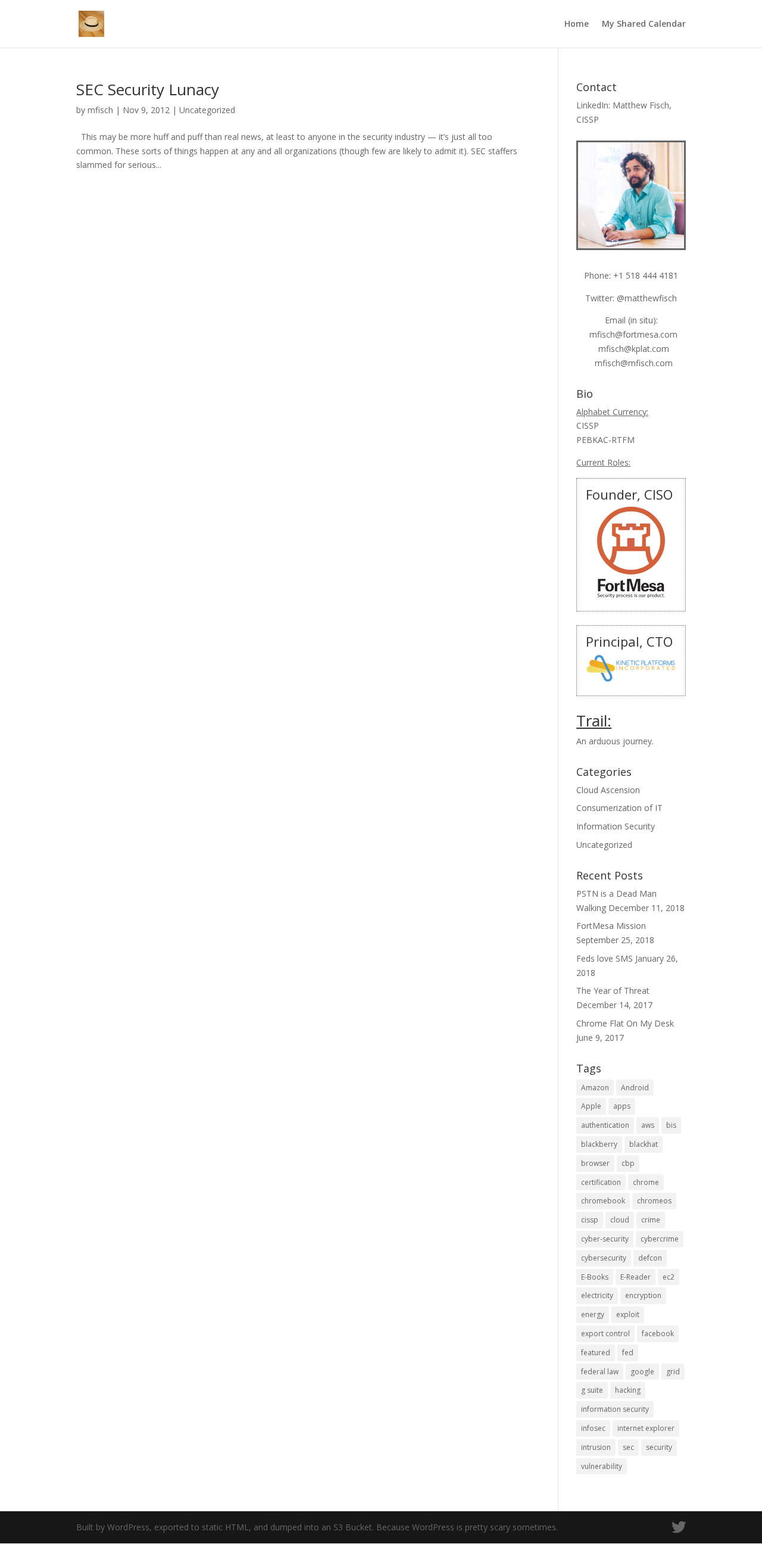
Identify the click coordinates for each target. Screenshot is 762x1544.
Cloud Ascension (608, 790)
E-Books (594, 1277)
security (659, 1447)
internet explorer (645, 1428)
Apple (591, 1106)
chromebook (603, 1201)
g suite (592, 1390)
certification (601, 1182)
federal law (600, 1372)
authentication (605, 1125)
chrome (646, 1182)
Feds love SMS (604, 958)
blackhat (643, 1144)
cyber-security (605, 1239)
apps (621, 1106)
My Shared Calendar (644, 24)
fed (627, 1353)
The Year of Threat (612, 990)
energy (592, 1314)
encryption (643, 1295)
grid (673, 1372)
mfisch (100, 110)
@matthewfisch (647, 298)
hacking (628, 1390)
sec (628, 1447)
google (642, 1372)
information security (615, 1409)
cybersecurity (603, 1258)
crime (650, 1220)
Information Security (615, 826)
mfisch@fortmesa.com (633, 334)
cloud (619, 1220)
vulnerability (601, 1466)
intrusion (596, 1447)
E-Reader (635, 1277)
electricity (597, 1295)
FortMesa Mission (611, 925)
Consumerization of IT (619, 807)
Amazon (595, 1088)
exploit (627, 1314)
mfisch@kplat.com (633, 348)
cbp (628, 1163)
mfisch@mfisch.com (634, 363)
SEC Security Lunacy (147, 89)
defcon (650, 1258)
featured (595, 1353)
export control (605, 1333)
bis (671, 1125)
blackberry (599, 1144)
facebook (658, 1333)
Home (576, 24)
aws (647, 1125)
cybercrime (660, 1239)
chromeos (654, 1201)
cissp (589, 1220)
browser (595, 1163)
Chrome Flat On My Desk (625, 1023)
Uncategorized (207, 110)
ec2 (668, 1277)
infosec (593, 1428)
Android (635, 1088)
